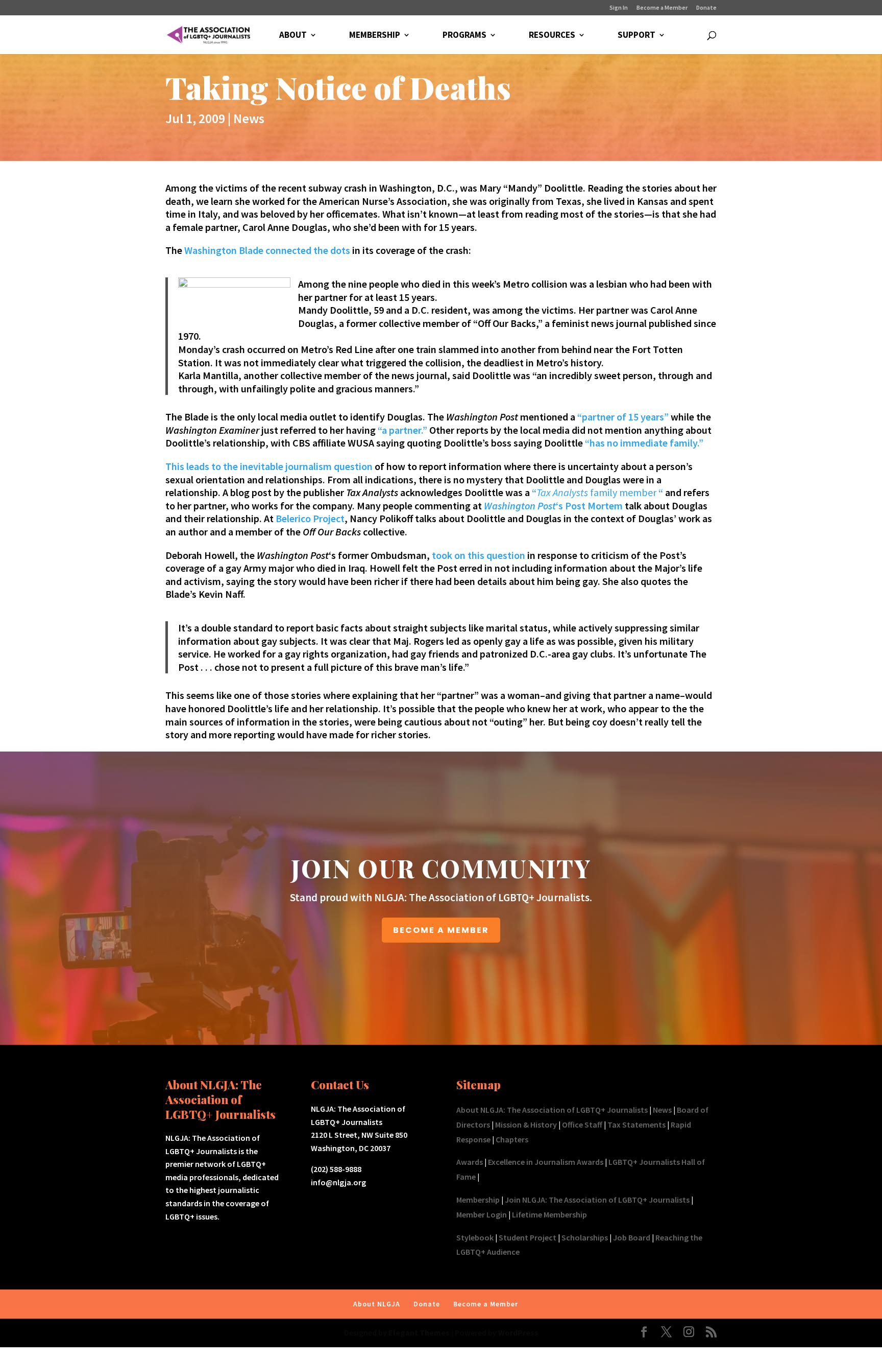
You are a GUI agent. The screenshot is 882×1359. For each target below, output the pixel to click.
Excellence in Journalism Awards (545, 1162)
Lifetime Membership (549, 1214)
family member (623, 492)
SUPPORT (636, 35)
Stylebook (475, 1237)
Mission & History (526, 1124)
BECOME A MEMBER (441, 930)
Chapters (512, 1139)
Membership (478, 1199)
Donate (706, 8)
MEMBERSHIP (374, 35)
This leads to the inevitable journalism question (269, 466)
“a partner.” (402, 430)
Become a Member (662, 8)
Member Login (481, 1214)
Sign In (618, 8)
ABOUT (293, 35)
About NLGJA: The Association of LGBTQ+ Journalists (552, 1110)
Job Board (631, 1237)
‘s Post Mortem (553, 505)
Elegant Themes (419, 1332)
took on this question (478, 555)
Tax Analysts (563, 492)
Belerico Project (310, 518)
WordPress (518, 1332)
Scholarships (584, 1237)
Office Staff (582, 1124)
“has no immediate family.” (643, 442)
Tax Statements (636, 1124)
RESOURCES (552, 35)
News (248, 118)
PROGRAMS (464, 35)
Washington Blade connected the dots (267, 250)
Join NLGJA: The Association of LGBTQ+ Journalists (597, 1199)
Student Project (527, 1237)
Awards (469, 1162)
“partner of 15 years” (623, 416)
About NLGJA (376, 1303)
